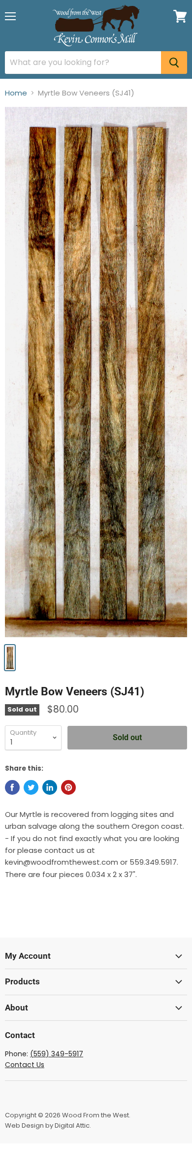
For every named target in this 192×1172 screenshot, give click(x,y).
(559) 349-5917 (56, 1054)
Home (16, 93)
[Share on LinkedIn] (49, 787)
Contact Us (24, 1065)
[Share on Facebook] (12, 787)
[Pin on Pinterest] (68, 787)
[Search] (174, 62)
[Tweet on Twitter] (31, 787)
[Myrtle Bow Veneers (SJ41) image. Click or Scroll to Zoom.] (96, 372)
